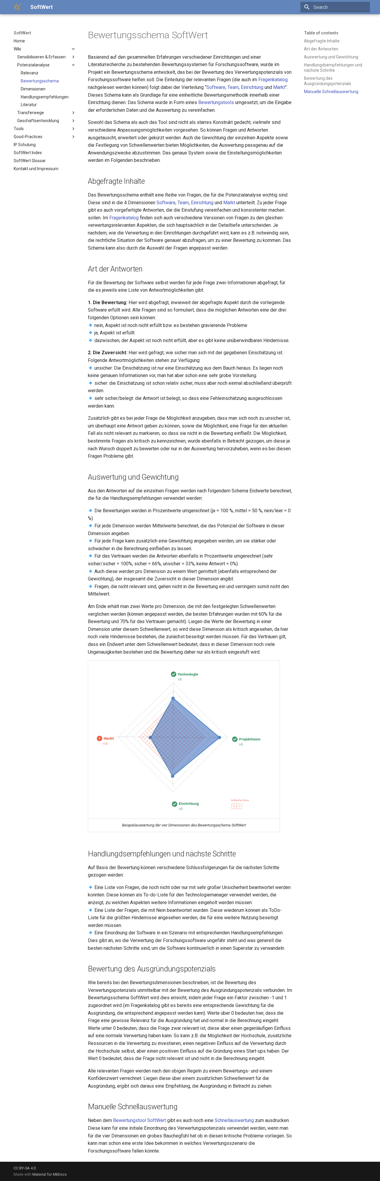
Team (233, 87)
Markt (279, 87)
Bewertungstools (216, 102)
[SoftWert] (17, 7)
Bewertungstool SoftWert (139, 1120)
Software (215, 87)
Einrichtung (252, 87)
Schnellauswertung (234, 1120)
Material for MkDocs (49, 1174)
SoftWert (22, 33)
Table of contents (321, 33)
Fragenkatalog (273, 79)
